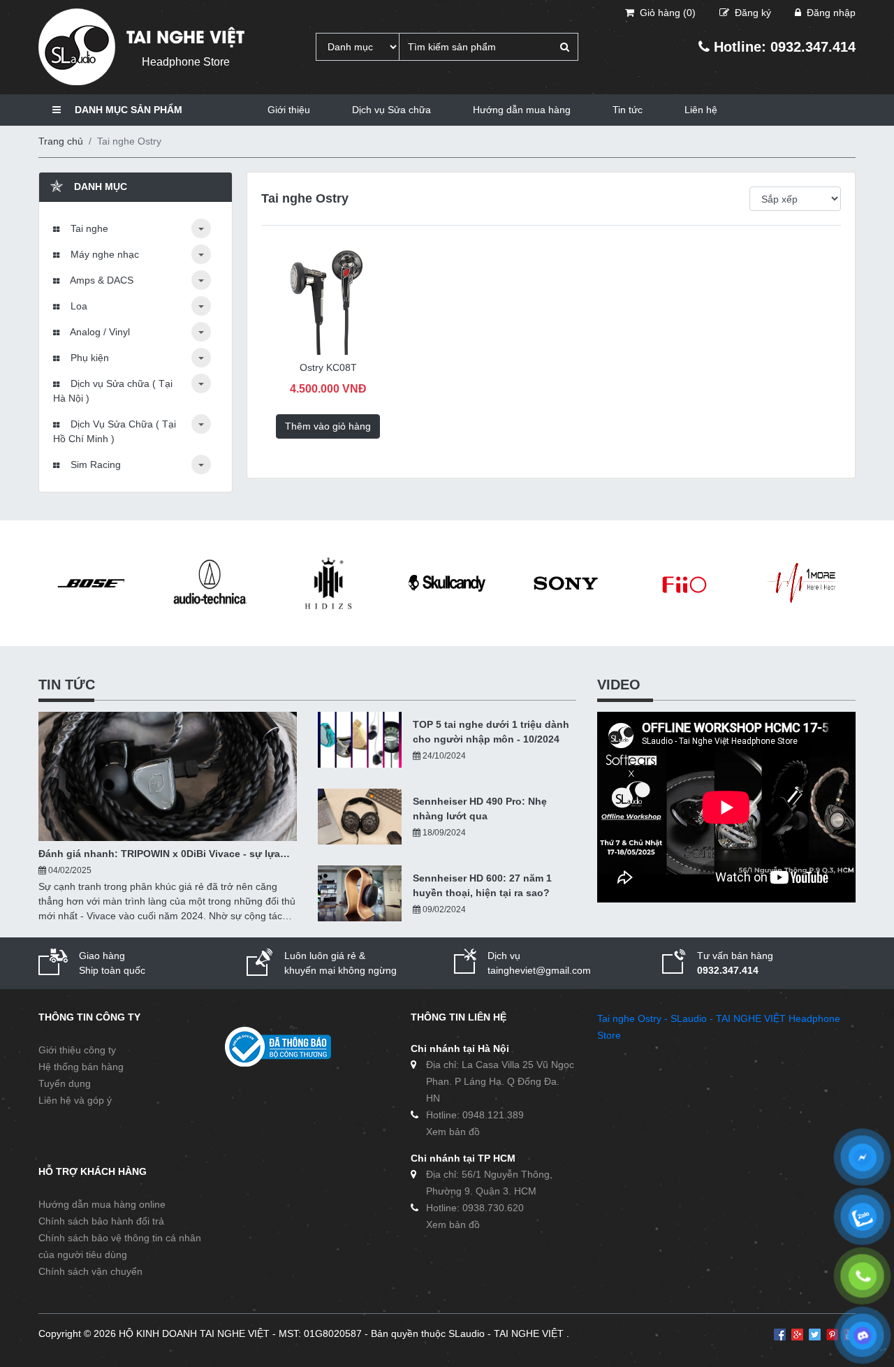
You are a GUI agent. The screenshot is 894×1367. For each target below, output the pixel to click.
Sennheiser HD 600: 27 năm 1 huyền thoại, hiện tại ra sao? (482, 885)
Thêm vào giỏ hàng (328, 426)
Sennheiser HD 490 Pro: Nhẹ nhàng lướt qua (480, 808)
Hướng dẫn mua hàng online (102, 1204)
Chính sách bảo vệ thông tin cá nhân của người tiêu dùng (119, 1246)
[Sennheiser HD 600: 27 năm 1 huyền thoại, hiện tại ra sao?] (360, 893)
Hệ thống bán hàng (81, 1066)
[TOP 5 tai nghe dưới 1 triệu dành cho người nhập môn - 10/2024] (360, 740)
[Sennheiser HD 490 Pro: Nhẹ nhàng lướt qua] (360, 817)
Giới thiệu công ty (77, 1049)
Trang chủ (60, 141)
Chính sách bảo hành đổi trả (101, 1221)
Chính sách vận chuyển (90, 1271)
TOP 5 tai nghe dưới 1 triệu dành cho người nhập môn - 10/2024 (491, 732)
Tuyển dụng (64, 1083)
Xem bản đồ (453, 1131)
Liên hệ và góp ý (75, 1100)
